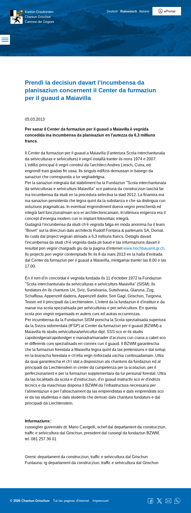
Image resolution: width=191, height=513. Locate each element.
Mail (168, 501)
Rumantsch (128, 11)
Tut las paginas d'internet (71, 501)
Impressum (101, 501)
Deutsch (112, 11)
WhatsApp (177, 501)
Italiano (144, 11)
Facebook (150, 501)
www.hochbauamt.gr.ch (143, 248)
